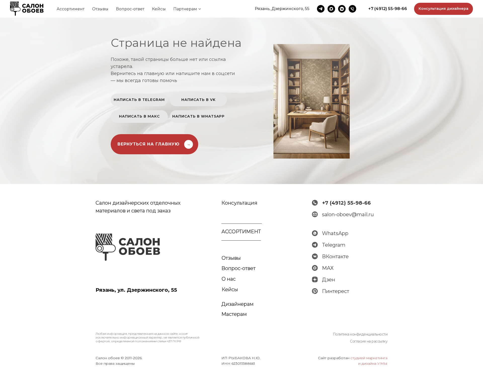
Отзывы (100, 9)
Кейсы (159, 9)
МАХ (328, 268)
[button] (443, 9)
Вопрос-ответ (130, 9)
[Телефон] (352, 9)
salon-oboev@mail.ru (348, 214)
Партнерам (185, 9)
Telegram (333, 245)
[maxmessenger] (331, 9)
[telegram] (321, 9)
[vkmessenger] (342, 9)
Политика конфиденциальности (360, 334)
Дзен (328, 280)
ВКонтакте (335, 256)
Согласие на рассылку (368, 341)
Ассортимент (71, 9)
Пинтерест (335, 291)
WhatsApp (335, 233)
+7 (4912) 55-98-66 (346, 203)
